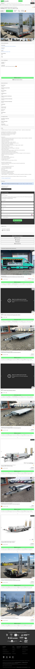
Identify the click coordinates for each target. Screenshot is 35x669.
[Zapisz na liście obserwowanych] (32, 7)
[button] (7, 354)
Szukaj (33, 3)
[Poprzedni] (1, 27)
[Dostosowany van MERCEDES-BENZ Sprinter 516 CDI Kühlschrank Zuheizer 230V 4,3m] (17, 262)
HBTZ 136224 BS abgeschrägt (5, 51)
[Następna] (33, 27)
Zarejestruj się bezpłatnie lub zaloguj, (13, 183)
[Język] (32, 1)
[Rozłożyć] (17, 286)
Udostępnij (18, 241)
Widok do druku (17, 237)
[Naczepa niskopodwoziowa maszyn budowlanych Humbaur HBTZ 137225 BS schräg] (17, 451)
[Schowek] (31, 1)
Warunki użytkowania (24, 667)
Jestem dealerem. (5, 217)
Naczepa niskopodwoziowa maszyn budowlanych (8, 46)
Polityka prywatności (17, 222)
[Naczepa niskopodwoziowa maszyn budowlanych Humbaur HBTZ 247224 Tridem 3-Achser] (17, 527)
